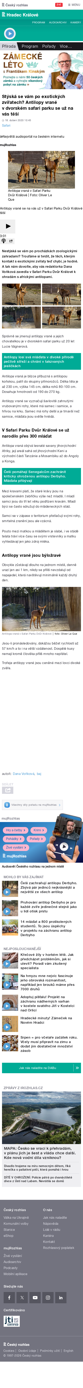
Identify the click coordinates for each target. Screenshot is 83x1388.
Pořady (49, 46)
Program (38, 22)
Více (66, 46)
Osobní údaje (27, 1350)
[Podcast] (3, 241)
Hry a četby (14, 830)
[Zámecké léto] (41, 69)
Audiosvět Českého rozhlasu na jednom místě (33, 866)
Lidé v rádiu (51, 1230)
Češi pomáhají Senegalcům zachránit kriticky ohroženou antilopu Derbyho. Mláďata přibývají (35, 476)
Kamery (76, 22)
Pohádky (12, 839)
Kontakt (49, 1242)
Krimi (37, 830)
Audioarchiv (57, 22)
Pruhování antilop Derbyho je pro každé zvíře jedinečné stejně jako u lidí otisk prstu (49, 906)
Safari (6, 125)
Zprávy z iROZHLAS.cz (23, 1088)
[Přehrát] (7, 226)
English (68, 1350)
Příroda (9, 46)
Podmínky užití (50, 1350)
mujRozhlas (11, 818)
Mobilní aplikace (16, 1274)
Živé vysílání (14, 847)
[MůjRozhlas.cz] (8, 145)
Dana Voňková (23, 774)
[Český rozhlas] (15, 5)
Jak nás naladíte (55, 1218)
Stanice (9, 1230)
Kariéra (48, 1236)
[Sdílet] (11, 241)
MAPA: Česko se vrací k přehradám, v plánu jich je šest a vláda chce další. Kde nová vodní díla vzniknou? (40, 1153)
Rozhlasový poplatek (58, 1248)
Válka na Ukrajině (16, 1218)
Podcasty (11, 1268)
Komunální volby (16, 1224)
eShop (8, 1236)
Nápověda (50, 1224)
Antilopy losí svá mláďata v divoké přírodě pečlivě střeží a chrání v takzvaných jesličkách (39, 361)
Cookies (8, 1350)
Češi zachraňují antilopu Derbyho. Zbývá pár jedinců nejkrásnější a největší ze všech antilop (49, 887)
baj (39, 774)
